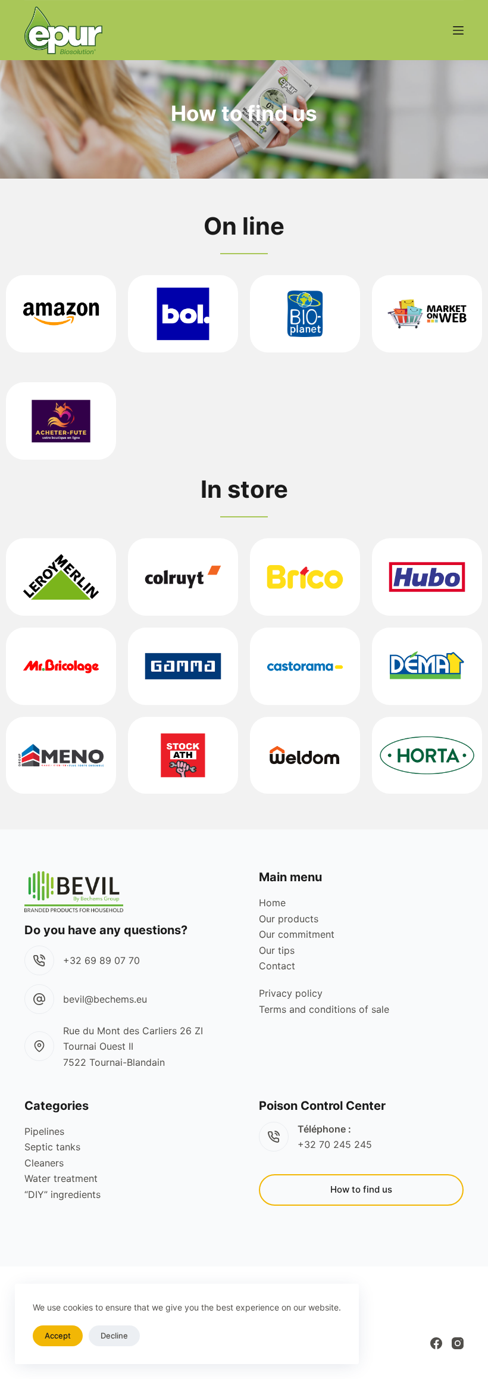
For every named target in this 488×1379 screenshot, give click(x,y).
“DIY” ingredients (62, 1194)
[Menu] (458, 30)
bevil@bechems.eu (105, 999)
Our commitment (296, 934)
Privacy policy (291, 993)
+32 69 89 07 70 (101, 960)
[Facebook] (436, 1343)
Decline (114, 1335)
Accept (58, 1335)
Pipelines (44, 1131)
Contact (277, 966)
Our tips (277, 950)
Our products (288, 919)
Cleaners (44, 1163)
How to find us (361, 1189)
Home (272, 903)
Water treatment (61, 1178)
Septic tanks (52, 1147)
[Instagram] (458, 1343)
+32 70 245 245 (335, 1144)
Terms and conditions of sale (324, 1009)
